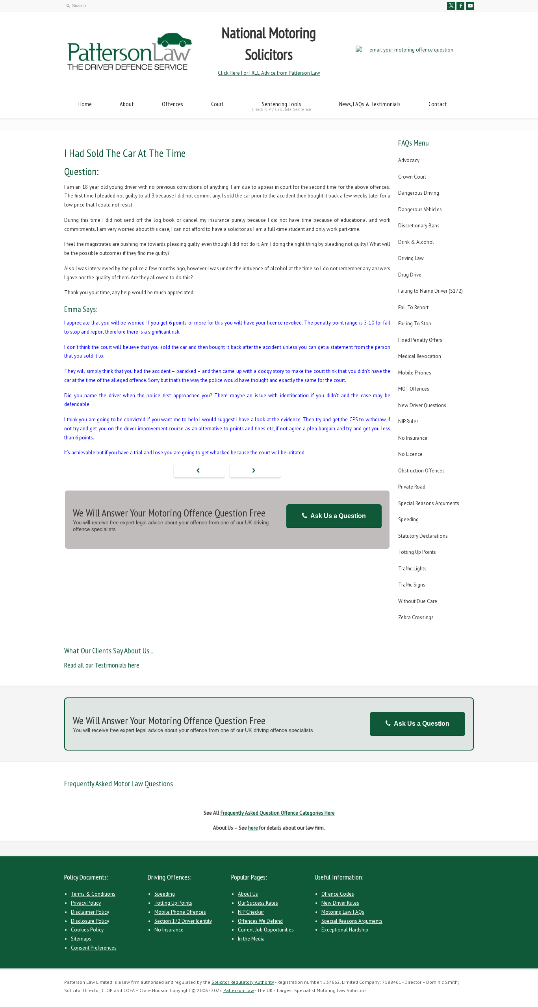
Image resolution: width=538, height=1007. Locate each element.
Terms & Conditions (93, 894)
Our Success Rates (258, 903)
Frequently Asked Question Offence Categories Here (278, 813)
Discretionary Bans (419, 225)
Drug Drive (409, 274)
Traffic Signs (411, 584)
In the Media (251, 938)
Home (85, 104)
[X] (451, 6)
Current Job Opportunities (266, 929)
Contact (438, 104)
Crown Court (412, 176)
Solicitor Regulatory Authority (242, 982)
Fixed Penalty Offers (420, 340)
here (253, 827)
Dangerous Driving (418, 193)
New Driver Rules (340, 903)
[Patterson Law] (129, 69)
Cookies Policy (87, 929)
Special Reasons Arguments (428, 503)
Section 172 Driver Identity (183, 921)
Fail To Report (413, 307)
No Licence (410, 454)
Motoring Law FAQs (342, 912)
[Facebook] (460, 6)
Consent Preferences (94, 947)
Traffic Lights (412, 568)
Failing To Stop (414, 323)
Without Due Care (417, 601)
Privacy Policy (86, 903)
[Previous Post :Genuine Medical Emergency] (199, 471)
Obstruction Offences (421, 470)
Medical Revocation (419, 356)
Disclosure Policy (90, 921)
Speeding (408, 519)
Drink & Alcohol (416, 242)
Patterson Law (238, 990)
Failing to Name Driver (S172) (430, 291)
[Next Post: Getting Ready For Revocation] (255, 471)
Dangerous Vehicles (420, 209)
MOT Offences (413, 388)
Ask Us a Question (338, 516)
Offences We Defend (260, 921)
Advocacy (408, 160)
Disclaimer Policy (90, 912)
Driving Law (411, 258)
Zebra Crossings (416, 617)
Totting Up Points (417, 552)
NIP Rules (408, 421)
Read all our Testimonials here (101, 664)
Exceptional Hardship (344, 929)
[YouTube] (470, 6)
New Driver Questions (422, 405)
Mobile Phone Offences (180, 912)
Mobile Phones (414, 372)
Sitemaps (81, 938)
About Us (248, 894)
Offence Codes (337, 894)
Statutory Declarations (423, 536)
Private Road (411, 486)
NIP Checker (251, 912)
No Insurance (412, 438)
